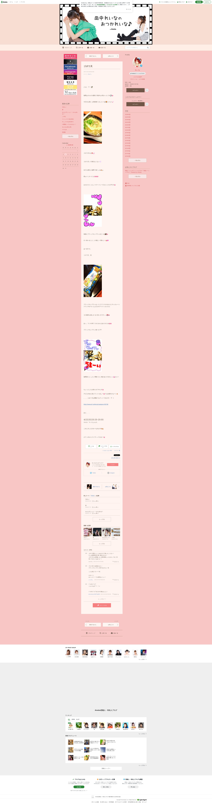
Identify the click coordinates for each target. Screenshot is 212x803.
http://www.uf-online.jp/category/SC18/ (96, 404)
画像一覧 (92, 47)
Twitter (94, 472)
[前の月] (66, 145)
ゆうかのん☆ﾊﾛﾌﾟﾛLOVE (94, 594)
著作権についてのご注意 (133, 185)
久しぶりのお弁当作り (68, 121)
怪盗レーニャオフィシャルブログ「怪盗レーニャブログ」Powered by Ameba (137, 171)
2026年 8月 (70, 145)
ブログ (89, 74)
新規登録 (199, 2)
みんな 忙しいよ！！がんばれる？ (70, 113)
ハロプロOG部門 (137, 77)
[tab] (69, 719)
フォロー (112, 464)
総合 (69, 719)
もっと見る (102, 519)
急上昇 (77, 719)
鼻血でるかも (92, 56)
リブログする (115, 446)
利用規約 (112, 802)
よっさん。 (91, 579)
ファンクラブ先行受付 (68, 119)
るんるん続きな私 (66, 127)
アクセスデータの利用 (122, 802)
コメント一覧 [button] (117, 450)
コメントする (103, 605)
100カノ (64, 107)
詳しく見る (106, 787)
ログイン (207, 2)
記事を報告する (116, 458)
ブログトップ (68, 47)
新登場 (73, 719)
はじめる (79, 787)
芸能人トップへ (106, 768)
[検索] (147, 48)
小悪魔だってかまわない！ (69, 124)
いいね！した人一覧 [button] (107, 450)
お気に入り (111, 56)
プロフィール (133, 79)
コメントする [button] (104, 446)
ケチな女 (64, 129)
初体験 (64, 132)
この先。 (64, 116)
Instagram (112, 472)
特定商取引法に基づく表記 (135, 802)
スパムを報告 (96, 802)
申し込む (133, 787)
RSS (128, 183)
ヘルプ (145, 802)
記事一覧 (80, 47)
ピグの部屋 (142, 79)
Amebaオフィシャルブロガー (138, 73)
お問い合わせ (104, 802)
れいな (137, 70)
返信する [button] (116, 561)
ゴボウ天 (88, 66)
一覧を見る (137, 160)
